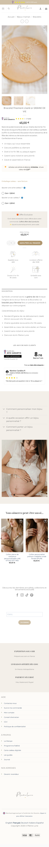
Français (16, 823)
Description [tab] (7, 291)
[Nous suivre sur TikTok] (26, 595)
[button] (3, 8)
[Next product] (22, 21)
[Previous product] (26, 21)
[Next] (43, 60)
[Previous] (5, 60)
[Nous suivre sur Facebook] (17, 595)
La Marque (8, 741)
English (9, 823)
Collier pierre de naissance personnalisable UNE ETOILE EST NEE (12, 557)
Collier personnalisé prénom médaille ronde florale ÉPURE (36, 556)
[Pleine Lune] (24, 9)
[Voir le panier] (46, 8)
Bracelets (37, 17)
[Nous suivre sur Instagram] (22, 595)
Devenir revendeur (11, 774)
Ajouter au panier (30, 243)
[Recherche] (9, 8)
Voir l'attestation (13, 356)
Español (40, 823)
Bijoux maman (23, 17)
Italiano (32, 823)
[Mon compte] (40, 8)
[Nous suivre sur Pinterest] (31, 595)
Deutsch (25, 823)
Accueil (11, 17)
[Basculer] (4, 409)
